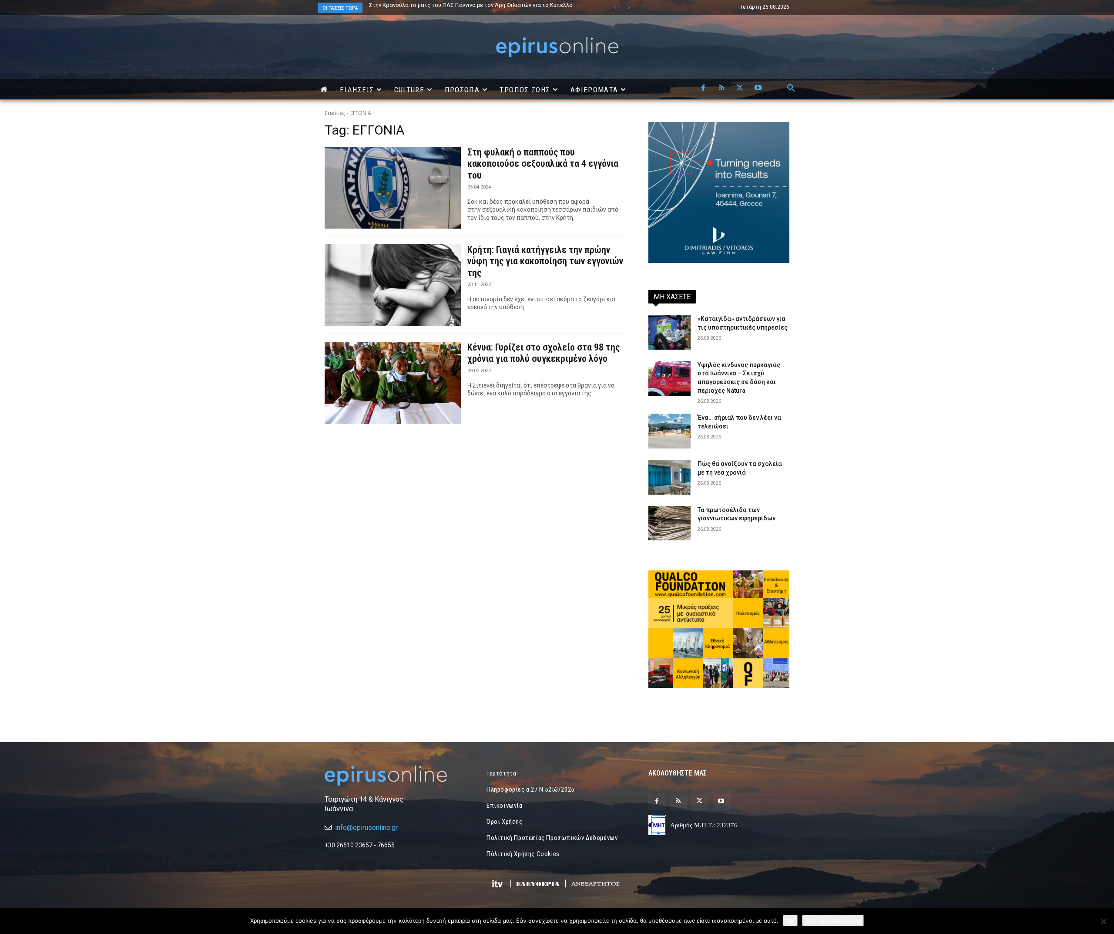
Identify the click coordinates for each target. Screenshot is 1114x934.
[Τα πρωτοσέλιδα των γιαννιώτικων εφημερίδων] (669, 523)
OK (790, 920)
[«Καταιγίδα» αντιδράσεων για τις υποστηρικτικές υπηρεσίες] (669, 332)
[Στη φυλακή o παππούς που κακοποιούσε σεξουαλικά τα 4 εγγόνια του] (393, 188)
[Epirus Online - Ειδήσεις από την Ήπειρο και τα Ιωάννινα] (395, 775)
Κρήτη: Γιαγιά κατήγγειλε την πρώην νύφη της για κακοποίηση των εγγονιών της (545, 261)
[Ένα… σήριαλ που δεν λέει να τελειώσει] (669, 431)
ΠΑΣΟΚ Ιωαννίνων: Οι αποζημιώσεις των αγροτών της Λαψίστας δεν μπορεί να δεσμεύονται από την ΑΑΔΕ (472, 8)
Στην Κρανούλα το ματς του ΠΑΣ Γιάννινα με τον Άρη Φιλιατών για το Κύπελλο (471, 5)
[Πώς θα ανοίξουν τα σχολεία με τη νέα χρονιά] (669, 477)
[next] (628, 7)
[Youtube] (758, 88)
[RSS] (721, 88)
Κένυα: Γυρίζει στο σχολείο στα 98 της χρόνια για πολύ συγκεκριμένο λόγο (543, 353)
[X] (740, 88)
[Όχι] (1103, 921)
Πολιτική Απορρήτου (832, 920)
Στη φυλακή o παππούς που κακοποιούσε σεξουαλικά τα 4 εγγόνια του (542, 164)
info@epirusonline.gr (366, 827)
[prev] (614, 7)
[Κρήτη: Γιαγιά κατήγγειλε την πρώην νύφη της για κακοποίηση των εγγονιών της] (393, 285)
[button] (791, 88)
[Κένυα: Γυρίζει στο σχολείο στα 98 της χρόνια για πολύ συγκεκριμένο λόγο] (393, 383)
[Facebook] (703, 88)
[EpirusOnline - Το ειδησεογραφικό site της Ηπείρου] (557, 47)
